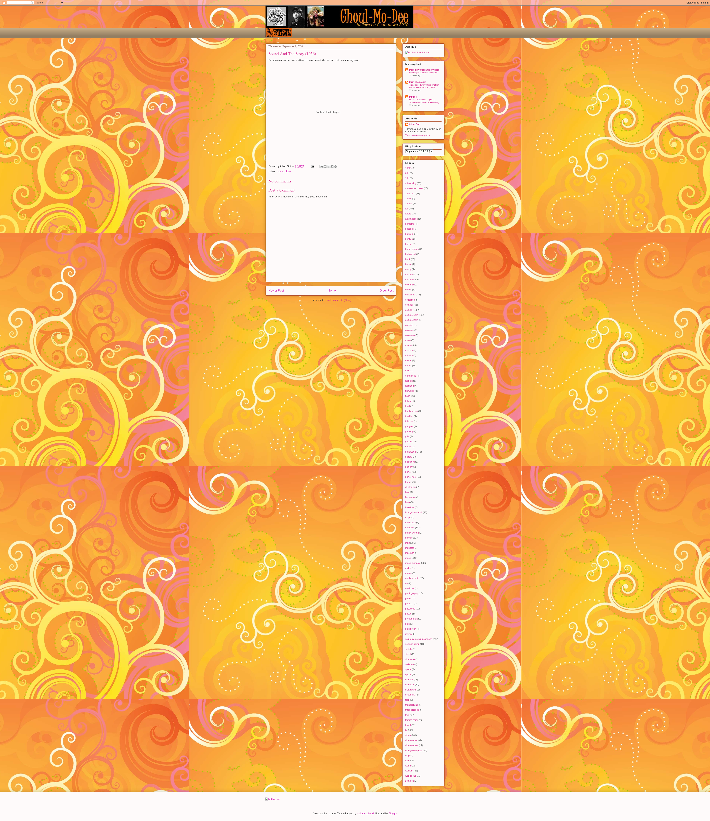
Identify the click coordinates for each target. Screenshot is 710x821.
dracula (409, 350)
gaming (409, 431)
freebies (409, 416)
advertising (410, 183)
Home (332, 290)
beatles (409, 239)
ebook (408, 365)
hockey (409, 467)
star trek (409, 679)
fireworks (409, 391)
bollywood (410, 254)
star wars (409, 684)
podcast (409, 603)
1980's (408, 168)
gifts (407, 436)
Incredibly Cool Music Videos (424, 70)
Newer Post (276, 290)
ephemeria (410, 376)
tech (407, 700)
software (409, 664)
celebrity (409, 284)
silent (408, 654)
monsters (410, 527)
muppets (409, 548)
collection (410, 300)
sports (408, 674)
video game (411, 740)
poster (408, 613)
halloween (410, 452)
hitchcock (410, 462)
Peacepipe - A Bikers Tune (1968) (424, 73)
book (407, 259)
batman (409, 234)
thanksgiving (411, 705)
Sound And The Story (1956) (292, 53)
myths (408, 568)
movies (409, 537)
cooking (409, 325)
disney (408, 345)
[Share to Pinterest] (335, 166)
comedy (409, 305)
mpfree (413, 97)
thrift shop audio (417, 82)
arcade (408, 203)
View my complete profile (417, 135)
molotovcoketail (365, 813)
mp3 (407, 543)
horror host (410, 477)
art (406, 208)
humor (408, 482)
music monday (412, 563)
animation (410, 193)
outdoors (409, 588)
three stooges (412, 710)
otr (406, 583)
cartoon (409, 274)
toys (407, 715)
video (288, 171)
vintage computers (414, 750)
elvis (407, 370)
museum (409, 553)
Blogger (393, 813)
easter (408, 360)
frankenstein (411, 411)
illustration (410, 487)
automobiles (411, 219)
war (407, 760)
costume (409, 330)
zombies (409, 781)
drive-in (409, 355)
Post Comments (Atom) (338, 300)
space (408, 669)
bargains (409, 224)
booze (408, 264)
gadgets (409, 426)
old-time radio (412, 578)
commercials (411, 315)
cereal (408, 289)
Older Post (386, 290)
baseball (409, 229)
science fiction (412, 644)
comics (408, 310)
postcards (410, 608)
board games (412, 249)
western (409, 770)
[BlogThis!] (325, 166)
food (407, 406)
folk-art (408, 401)
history (408, 457)
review (408, 634)
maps (408, 517)
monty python (412, 532)
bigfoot (408, 244)
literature (409, 507)
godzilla (409, 441)
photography (411, 593)
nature (408, 573)
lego (407, 502)
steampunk (410, 689)
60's (407, 173)
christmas (410, 294)
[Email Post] (312, 166)
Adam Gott (414, 124)
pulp (407, 624)
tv (406, 730)
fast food (409, 386)
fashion (409, 381)
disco (408, 340)
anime (408, 198)
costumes (410, 335)
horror (408, 472)
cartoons (409, 279)
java (407, 492)
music (280, 171)
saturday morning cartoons (418, 639)
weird (408, 765)
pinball (408, 598)
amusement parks (414, 188)
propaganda (411, 618)
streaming (410, 694)
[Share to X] (328, 166)
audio (408, 213)
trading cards (411, 720)
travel (408, 725)
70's (407, 178)
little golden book (413, 512)
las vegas (410, 497)
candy (408, 269)
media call (410, 522)
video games (411, 745)
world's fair (410, 776)
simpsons (410, 659)
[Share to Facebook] (332, 166)
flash (407, 396)
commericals (411, 320)
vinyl (407, 755)
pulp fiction (410, 629)
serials (408, 649)
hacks (408, 446)
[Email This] (321, 166)
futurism (409, 421)
